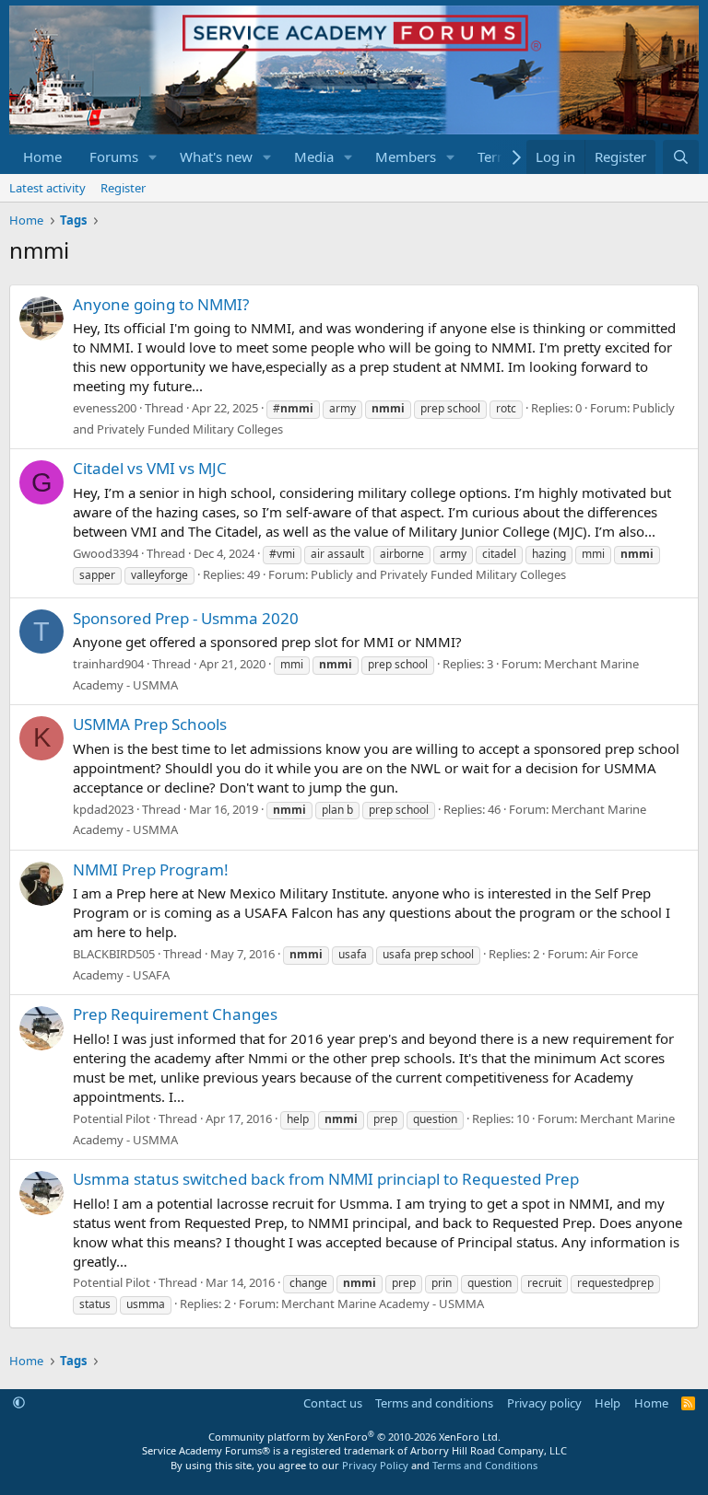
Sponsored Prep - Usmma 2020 (186, 618)
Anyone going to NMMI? (161, 304)
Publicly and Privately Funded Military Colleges (438, 574)
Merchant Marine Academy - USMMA (382, 1303)
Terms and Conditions (484, 1465)
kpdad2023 (103, 809)
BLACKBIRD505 (114, 953)
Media (314, 156)
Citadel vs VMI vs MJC (150, 468)
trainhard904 (108, 663)
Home (42, 156)
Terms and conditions (434, 1403)
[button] (153, 157)
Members (405, 156)
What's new (216, 156)
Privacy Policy (375, 1465)
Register (123, 188)
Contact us (332, 1403)
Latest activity (47, 188)
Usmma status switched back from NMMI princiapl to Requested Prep (326, 1178)
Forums (113, 156)
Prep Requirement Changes (175, 1014)
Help (607, 1403)
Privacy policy (544, 1403)
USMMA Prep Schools (150, 724)
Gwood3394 (105, 553)
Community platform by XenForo (354, 1436)
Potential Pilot (111, 1118)
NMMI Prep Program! (151, 869)
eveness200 (104, 408)
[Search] (681, 157)
